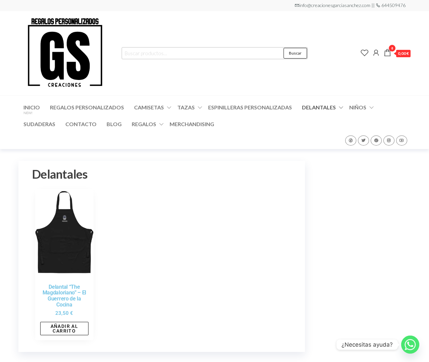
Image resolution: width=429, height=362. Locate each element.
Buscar (295, 53)
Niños (357, 107)
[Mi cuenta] (376, 52)
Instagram (388, 140)
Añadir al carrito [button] (64, 329)
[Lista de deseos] (364, 52)
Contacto (81, 124)
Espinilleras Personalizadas (250, 107)
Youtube (401, 140)
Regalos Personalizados (87, 107)
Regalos (144, 124)
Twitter (363, 140)
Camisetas (149, 107)
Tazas (186, 107)
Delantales (319, 107)
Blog (114, 124)
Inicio (31, 109)
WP (376, 140)
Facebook (350, 140)
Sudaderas (39, 124)
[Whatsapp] (410, 345)
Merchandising (192, 124)
